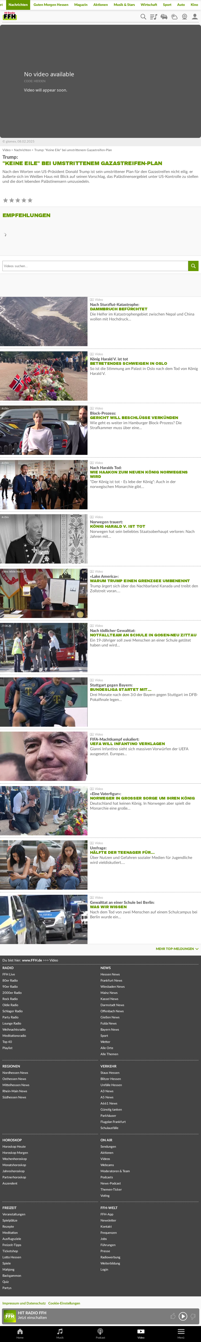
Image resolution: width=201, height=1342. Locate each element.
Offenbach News (112, 1011)
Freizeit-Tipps (11, 1245)
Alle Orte (106, 1048)
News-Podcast (110, 1183)
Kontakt (106, 1226)
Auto (181, 5)
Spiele (6, 1263)
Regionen (11, 1066)
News (105, 968)
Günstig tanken (111, 1109)
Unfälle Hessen (111, 1085)
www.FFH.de (32, 960)
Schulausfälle (109, 1128)
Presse (105, 1251)
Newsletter (108, 1220)
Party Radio (10, 1017)
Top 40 (7, 1042)
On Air (106, 1140)
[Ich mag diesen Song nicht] (192, 1316)
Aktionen (100, 5)
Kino (194, 5)
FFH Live (8, 974)
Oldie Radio (10, 1005)
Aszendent (9, 1183)
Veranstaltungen (13, 1214)
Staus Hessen (109, 1073)
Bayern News (109, 1029)
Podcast (100, 1337)
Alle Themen (109, 1054)
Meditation (10, 1233)
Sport (167, 5)
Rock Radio (10, 999)
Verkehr (108, 1066)
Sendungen (108, 1146)
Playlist (153, 15)
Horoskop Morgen (15, 1153)
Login (104, 1269)
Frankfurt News (111, 980)
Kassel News (109, 999)
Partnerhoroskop (14, 1177)
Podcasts (106, 1177)
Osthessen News (14, 1079)
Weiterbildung (110, 1263)
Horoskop (12, 1140)
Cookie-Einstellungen (64, 1303)
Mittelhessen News (15, 1085)
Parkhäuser (108, 1116)
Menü (180, 1337)
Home (20, 1337)
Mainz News (109, 993)
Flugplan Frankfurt (113, 1122)
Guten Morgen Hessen (51, 5)
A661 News (108, 1103)
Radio (7, 968)
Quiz (5, 1282)
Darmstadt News (112, 1005)
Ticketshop (10, 1251)
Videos (105, 1159)
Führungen (107, 1245)
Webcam (184, 15)
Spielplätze (9, 1220)
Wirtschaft (149, 5)
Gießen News (110, 1017)
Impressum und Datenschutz (24, 1303)
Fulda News (108, 1023)
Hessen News (110, 974)
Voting (105, 1195)
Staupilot (164, 15)
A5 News (106, 1097)
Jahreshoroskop (13, 1171)
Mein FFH (195, 15)
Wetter (174, 15)
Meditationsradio (14, 1036)
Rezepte (8, 1226)
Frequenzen (108, 1233)
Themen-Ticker (111, 1189)
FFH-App (106, 1214)
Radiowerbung (110, 1257)
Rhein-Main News (14, 1091)
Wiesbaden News (112, 986)
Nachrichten (18, 5)
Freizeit (9, 1208)
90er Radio (10, 986)
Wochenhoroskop (14, 1159)
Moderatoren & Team (115, 1171)
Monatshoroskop (14, 1165)
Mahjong (8, 1269)
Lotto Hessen (11, 1257)
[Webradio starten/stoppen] (183, 1316)
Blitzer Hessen (110, 1079)
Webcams (107, 1165)
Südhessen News (14, 1097)
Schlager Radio (12, 1011)
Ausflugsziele (11, 1239)
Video (6, 150)
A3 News (106, 1091)
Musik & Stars (124, 5)
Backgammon (11, 1275)
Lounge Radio (11, 1023)
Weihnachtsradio (13, 1029)
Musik (60, 1337)
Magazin (81, 5)
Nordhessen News (15, 1073)
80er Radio (10, 980)
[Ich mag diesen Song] (173, 1316)
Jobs (103, 1239)
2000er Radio (12, 993)
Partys (7, 1288)
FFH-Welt (108, 1208)
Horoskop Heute (14, 1146)
